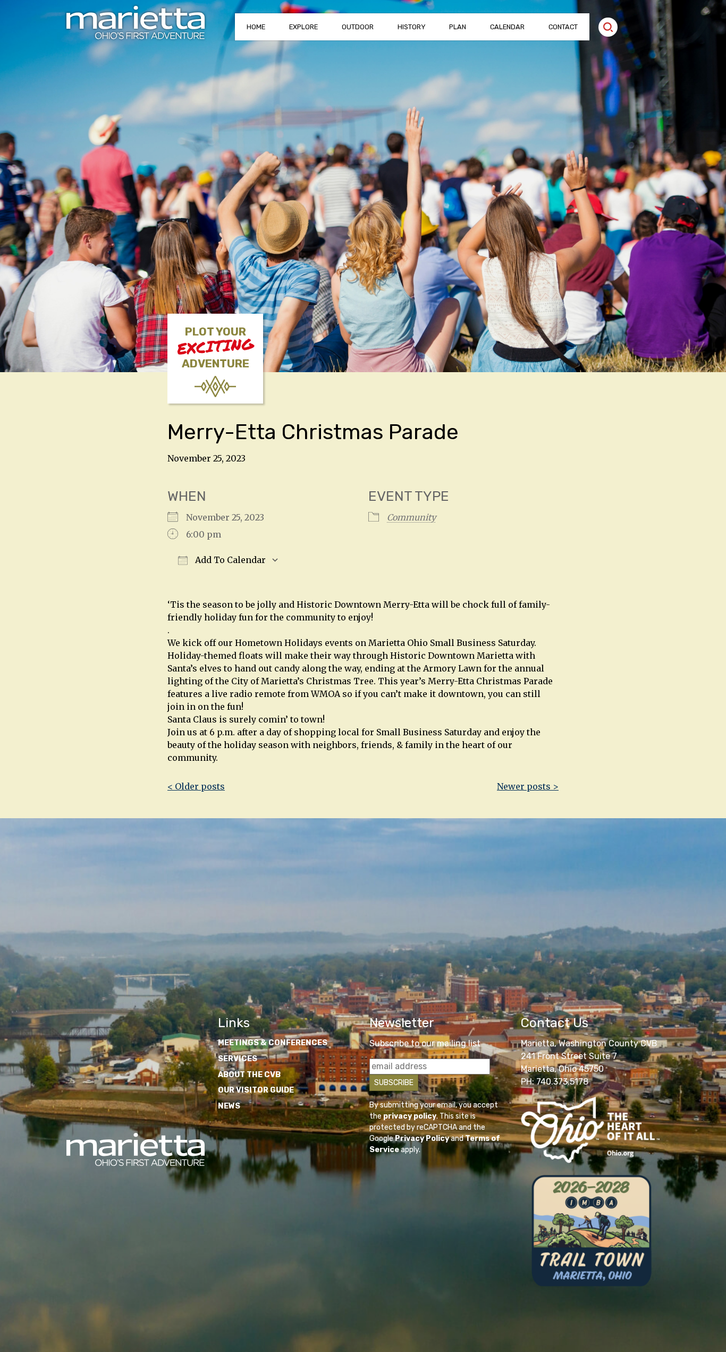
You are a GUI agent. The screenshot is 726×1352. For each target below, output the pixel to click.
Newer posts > (528, 786)
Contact (563, 27)
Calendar (507, 27)
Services (237, 1058)
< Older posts (196, 786)
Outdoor (358, 27)
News (229, 1106)
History (412, 27)
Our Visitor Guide (256, 1090)
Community (411, 517)
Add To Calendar (229, 560)
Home (256, 27)
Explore (303, 27)
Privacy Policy (422, 1138)
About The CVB (249, 1074)
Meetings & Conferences (272, 1042)
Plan (457, 27)
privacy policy (409, 1116)
